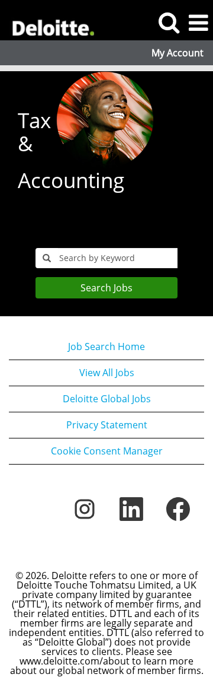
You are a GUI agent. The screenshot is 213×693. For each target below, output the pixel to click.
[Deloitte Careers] (48, 22)
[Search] (168, 22)
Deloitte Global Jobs (107, 398)
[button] (198, 23)
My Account (177, 52)
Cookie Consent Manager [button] (107, 450)
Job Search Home (106, 346)
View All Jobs (106, 372)
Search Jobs (106, 287)
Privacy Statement (106, 424)
